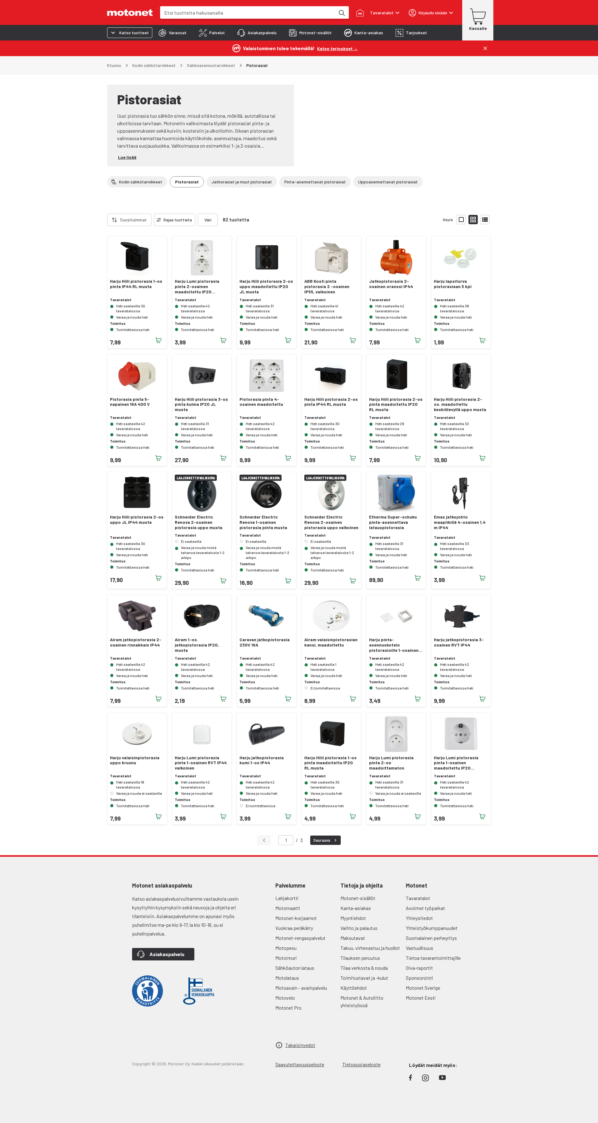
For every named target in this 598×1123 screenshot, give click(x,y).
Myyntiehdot (353, 918)
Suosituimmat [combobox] (133, 219)
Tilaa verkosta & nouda (364, 968)
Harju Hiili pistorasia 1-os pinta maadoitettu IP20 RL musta (330, 763)
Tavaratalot (418, 898)
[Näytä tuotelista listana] (485, 219)
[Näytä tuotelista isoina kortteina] (461, 219)
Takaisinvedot (300, 1045)
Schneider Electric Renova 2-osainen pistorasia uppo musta (198, 522)
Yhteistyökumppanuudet (432, 928)
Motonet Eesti (421, 998)
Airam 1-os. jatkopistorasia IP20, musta (197, 645)
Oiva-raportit (419, 968)
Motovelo (285, 998)
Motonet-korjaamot (296, 918)
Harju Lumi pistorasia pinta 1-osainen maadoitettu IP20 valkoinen (456, 763)
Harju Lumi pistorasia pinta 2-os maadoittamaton (391, 763)
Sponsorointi (419, 978)
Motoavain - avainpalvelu (301, 988)
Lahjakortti (287, 898)
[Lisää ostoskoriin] (158, 340)
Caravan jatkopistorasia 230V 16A (265, 642)
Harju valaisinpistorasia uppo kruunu (134, 760)
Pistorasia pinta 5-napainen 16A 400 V (130, 402)
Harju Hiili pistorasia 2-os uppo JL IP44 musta (137, 519)
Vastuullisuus (419, 948)
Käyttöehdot (353, 988)
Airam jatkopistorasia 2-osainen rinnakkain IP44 (135, 642)
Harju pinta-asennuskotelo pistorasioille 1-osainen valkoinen (394, 645)
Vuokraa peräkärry (294, 928)
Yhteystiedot (419, 918)
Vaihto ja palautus (358, 928)
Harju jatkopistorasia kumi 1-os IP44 (262, 760)
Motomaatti (287, 908)
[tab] (172, 32)
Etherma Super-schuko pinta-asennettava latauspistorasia (393, 522)
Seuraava (321, 840)
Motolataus (287, 978)
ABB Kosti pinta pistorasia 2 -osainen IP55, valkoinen (326, 286)
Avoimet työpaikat (425, 908)
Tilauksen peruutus (360, 958)
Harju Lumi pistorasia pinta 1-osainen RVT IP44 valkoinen (201, 763)
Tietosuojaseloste (361, 1064)
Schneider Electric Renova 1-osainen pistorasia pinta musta (263, 522)
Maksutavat (352, 938)
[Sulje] (485, 48)
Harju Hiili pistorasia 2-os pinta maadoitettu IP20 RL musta (396, 404)
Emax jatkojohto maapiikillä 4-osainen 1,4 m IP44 (460, 522)
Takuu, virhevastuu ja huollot (370, 948)
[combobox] (247, 12)
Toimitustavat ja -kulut (364, 978)
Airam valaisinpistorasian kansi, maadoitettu (331, 642)
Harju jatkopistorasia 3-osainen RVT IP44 (459, 642)
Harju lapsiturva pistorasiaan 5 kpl (453, 284)
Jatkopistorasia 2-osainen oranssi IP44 (391, 284)
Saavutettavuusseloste (299, 1064)
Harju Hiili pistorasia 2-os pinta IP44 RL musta (331, 402)
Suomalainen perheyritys (431, 938)
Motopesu (286, 948)
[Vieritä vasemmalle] (103, 220)
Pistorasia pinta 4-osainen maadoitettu (261, 402)
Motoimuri (286, 958)
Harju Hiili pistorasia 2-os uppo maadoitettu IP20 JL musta (266, 286)
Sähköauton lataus (294, 968)
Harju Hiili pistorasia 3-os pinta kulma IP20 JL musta (201, 404)
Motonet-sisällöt (357, 898)
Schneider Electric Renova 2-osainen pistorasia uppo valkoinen (331, 522)
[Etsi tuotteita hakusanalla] (341, 12)
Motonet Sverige (423, 988)
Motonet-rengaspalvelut (300, 938)
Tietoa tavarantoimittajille (433, 958)
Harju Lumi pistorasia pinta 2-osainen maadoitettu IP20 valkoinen (197, 286)
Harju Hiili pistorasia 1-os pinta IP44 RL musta (136, 284)
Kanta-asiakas (355, 908)
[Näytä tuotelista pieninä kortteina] (473, 219)
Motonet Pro (288, 1008)
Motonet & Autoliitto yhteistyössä (361, 1001)
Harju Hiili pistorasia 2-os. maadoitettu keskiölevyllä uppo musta (460, 404)
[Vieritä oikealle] (221, 220)
